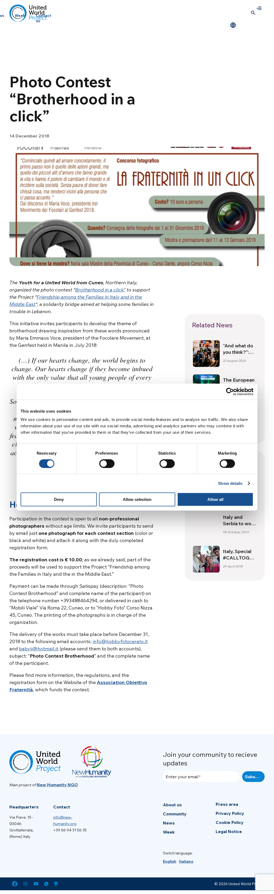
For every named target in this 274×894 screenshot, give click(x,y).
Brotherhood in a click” (100, 290)
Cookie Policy (229, 822)
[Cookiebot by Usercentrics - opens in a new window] (230, 391)
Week (20, 15)
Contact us (43, 18)
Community (175, 813)
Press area (227, 804)
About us (172, 804)
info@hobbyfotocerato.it (120, 641)
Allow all (215, 499)
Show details (230, 483)
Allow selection (137, 499)
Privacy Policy (230, 813)
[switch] (107, 463)
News (169, 823)
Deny (59, 499)
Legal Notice (229, 831)
